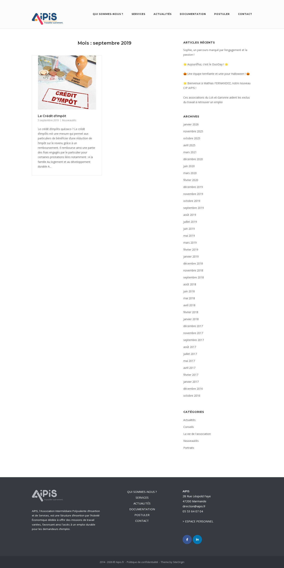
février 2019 (190, 249)
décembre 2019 (193, 187)
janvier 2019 (191, 256)
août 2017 (189, 347)
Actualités (189, 420)
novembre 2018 (193, 270)
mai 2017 (189, 361)
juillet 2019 (190, 222)
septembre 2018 (193, 277)
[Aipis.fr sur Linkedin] (197, 539)
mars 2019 (190, 242)
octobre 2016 (191, 395)
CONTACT (245, 14)
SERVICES (138, 14)
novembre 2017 (193, 333)
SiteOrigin (178, 562)
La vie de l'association (197, 434)
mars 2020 (190, 173)
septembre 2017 (193, 340)
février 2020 (190, 180)
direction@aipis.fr (194, 506)
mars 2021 (190, 152)
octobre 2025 (191, 138)
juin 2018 (189, 291)
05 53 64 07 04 (193, 511)
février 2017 (190, 375)
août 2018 (189, 284)
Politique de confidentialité (142, 562)
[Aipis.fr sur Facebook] (187, 539)
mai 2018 (189, 298)
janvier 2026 (191, 124)
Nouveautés (69, 120)
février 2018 (190, 312)
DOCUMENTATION (193, 14)
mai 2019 (189, 235)
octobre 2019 (191, 201)
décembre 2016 (193, 388)
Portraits (188, 448)
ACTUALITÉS (163, 14)
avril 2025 (189, 145)
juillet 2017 (190, 354)
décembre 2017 (193, 326)
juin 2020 (189, 166)
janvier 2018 (191, 319)
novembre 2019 (193, 194)
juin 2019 (189, 228)
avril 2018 (189, 305)
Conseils (188, 427)
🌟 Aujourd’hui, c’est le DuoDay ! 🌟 (205, 64)
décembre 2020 (193, 159)
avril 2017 (189, 368)
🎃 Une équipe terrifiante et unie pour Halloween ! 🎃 (216, 74)
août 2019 (189, 215)
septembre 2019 (193, 208)
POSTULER (222, 14)
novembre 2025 (193, 131)
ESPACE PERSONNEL (199, 521)
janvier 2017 (191, 381)
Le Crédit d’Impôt (52, 116)
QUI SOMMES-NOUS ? (108, 14)
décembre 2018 (193, 263)
